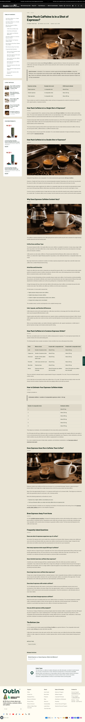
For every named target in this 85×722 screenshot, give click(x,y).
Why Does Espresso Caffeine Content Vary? (11, 26)
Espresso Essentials (32, 644)
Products (46, 696)
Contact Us (29, 694)
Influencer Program (59, 692)
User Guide (46, 692)
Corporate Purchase (59, 696)
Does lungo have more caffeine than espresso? (13, 62)
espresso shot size (39, 133)
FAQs (28, 692)
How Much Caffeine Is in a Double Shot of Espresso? (12, 22)
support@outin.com (75, 693)
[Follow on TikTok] (16, 714)
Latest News (46, 706)
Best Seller (46, 694)
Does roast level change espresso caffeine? (13, 69)
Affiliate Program (58, 694)
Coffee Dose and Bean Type (12, 28)
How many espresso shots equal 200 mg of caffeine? (13, 55)
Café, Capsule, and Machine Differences (12, 34)
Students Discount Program (61, 706)
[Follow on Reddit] (23, 714)
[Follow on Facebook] (4, 714)
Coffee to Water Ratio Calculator (32, 707)
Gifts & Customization (53, 5)
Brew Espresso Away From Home (12, 46)
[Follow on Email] (29, 714)
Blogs (32, 12)
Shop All (34, 5)
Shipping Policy (30, 696)
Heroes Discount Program (60, 703)
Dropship (57, 701)
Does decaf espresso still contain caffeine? (13, 66)
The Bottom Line (9, 75)
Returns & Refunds (31, 699)
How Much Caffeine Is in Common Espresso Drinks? (12, 37)
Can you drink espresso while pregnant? (13, 72)
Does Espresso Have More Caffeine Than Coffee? (13, 44)
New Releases (41, 5)
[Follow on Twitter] (7, 714)
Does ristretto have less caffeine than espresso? (13, 59)
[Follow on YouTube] (13, 714)
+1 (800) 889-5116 (75, 697)
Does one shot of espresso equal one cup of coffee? (13, 52)
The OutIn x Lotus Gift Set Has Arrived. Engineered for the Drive (11, 1)
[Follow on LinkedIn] (19, 714)
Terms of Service (31, 703)
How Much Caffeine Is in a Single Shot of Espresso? (12, 19)
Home (28, 12)
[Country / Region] (72, 5)
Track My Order (47, 708)
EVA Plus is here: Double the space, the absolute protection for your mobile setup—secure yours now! (50, 1)
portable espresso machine (37, 518)
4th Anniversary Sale (26, 5)
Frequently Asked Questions (11, 49)
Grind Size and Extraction (12, 30)
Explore (61, 5)
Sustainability (47, 703)
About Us (46, 701)
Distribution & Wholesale (60, 699)
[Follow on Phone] (26, 714)
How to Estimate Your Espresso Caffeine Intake (12, 41)
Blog (45, 699)
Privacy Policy (30, 701)
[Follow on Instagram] (10, 714)
